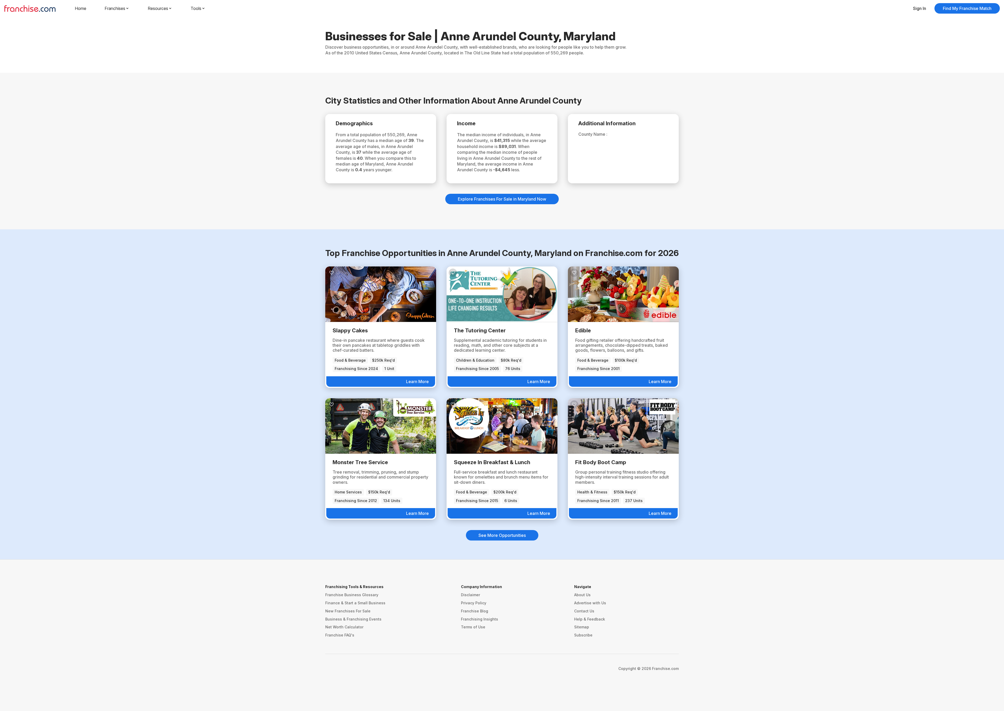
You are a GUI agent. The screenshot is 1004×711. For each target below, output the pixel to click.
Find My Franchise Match (967, 8)
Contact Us (584, 611)
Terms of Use (473, 627)
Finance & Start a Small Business (355, 603)
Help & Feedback (589, 619)
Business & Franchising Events (353, 619)
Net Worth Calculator (344, 627)
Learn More (417, 381)
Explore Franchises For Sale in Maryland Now (502, 199)
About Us (582, 595)
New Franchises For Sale (347, 611)
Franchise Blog (474, 611)
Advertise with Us (590, 603)
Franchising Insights (479, 619)
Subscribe (583, 635)
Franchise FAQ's (339, 635)
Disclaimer (470, 595)
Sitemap (581, 627)
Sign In (919, 8)
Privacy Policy (473, 603)
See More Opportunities (502, 535)
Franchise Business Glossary (351, 595)
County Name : (592, 134)
